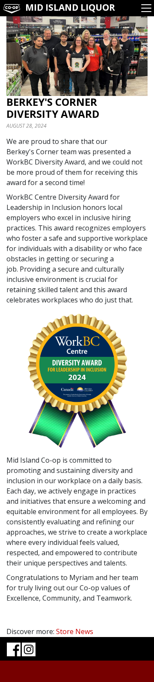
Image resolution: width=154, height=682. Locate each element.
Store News (74, 631)
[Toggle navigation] (146, 8)
